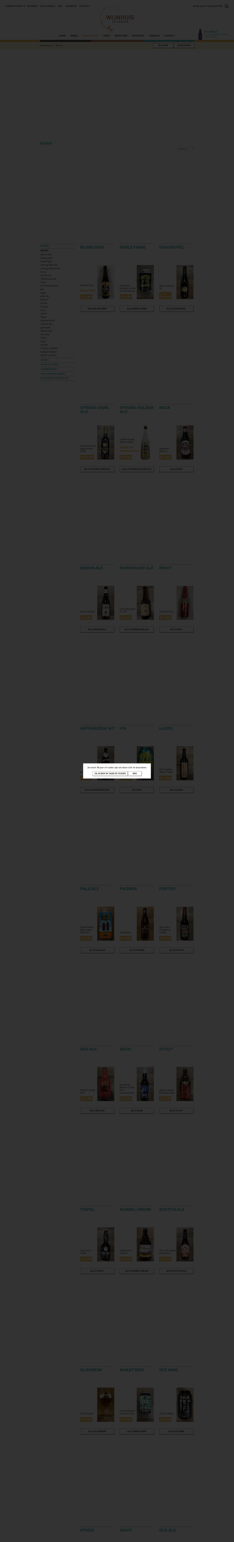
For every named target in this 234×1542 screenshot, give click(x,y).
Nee (135, 773)
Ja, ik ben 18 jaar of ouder (110, 773)
